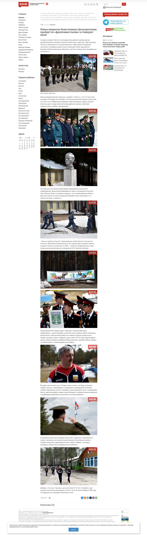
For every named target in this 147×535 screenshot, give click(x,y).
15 (22, 145)
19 (31, 145)
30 (24, 149)
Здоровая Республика (25, 50)
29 (22, 149)
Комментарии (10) (47, 505)
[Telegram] (87, 498)
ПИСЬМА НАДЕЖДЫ (56, 19)
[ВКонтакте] (82, 498)
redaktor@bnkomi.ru (47, 512)
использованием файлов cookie (30, 526)
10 (27, 144)
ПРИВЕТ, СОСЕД (57, 15)
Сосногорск (22, 96)
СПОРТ (76, 13)
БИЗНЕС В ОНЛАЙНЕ (83, 15)
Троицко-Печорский (25, 121)
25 (29, 147)
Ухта (19, 88)
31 (27, 149)
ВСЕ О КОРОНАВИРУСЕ (57, 17)
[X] (90, 498)
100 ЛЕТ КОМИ (92, 17)
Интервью (21, 20)
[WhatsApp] (96, 498)
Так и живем (22, 35)
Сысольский (22, 125)
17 (27, 145)
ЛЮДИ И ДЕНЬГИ (45, 19)
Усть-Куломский (23, 116)
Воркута (21, 86)
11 (29, 144)
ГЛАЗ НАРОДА (73, 15)
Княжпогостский (23, 111)
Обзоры (21, 22)
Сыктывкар (22, 81)
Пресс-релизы (23, 27)
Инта (20, 93)
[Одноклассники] (85, 498)
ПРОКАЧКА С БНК (68, 17)
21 (19, 147)
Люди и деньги (23, 57)
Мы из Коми (22, 40)
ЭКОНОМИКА (51, 13)
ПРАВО (71, 13)
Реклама (21, 71)
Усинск (20, 91)
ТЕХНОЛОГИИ (44, 15)
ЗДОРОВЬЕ (65, 19)
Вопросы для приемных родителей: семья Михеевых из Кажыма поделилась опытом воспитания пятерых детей (115, 45)
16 (24, 145)
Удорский (21, 108)
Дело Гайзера (23, 32)
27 (33, 147)
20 (33, 145)
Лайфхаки (21, 25)
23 (24, 147)
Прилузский (22, 103)
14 (19, 145)
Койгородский (23, 106)
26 (31, 147)
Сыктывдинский (23, 101)
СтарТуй (75, 19)
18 (29, 145)
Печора (21, 83)
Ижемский (22, 128)
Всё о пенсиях (23, 42)
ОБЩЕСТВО (59, 13)
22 (22, 147)
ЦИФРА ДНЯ (77, 17)
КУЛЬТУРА (81, 13)
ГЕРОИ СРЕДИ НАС (92, 19)
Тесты (20, 45)
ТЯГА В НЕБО (84, 17)
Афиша (20, 60)
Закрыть (73, 529)
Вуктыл (20, 98)
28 (19, 149)
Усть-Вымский (23, 118)
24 (27, 147)
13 (33, 144)
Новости (21, 17)
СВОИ (70, 19)
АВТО (50, 15)
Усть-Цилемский (23, 123)
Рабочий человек (24, 47)
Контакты (21, 69)
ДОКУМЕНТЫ (66, 15)
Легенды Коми (23, 30)
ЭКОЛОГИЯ (65, 13)
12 (31, 144)
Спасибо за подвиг (24, 37)
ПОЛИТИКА (44, 13)
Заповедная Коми (24, 52)
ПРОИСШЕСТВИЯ (89, 13)
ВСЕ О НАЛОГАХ (45, 17)
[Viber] (93, 498)
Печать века (22, 55)
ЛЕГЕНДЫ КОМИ (82, 19)
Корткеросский (23, 113)
